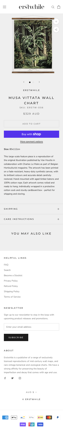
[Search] (53, 7)
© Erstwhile (31, 399)
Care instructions (19, 219)
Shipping (11, 209)
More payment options (31, 141)
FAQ (6, 264)
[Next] (39, 82)
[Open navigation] (4, 7)
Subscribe (16, 337)
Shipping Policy (11, 291)
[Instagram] (20, 378)
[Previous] (23, 82)
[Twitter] (12, 378)
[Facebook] (5, 378)
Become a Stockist (13, 275)
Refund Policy (11, 286)
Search (7, 270)
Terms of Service (12, 296)
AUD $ (30, 392)
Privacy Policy (11, 280)
